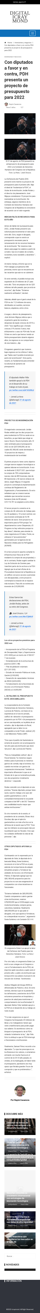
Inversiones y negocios (12, 57)
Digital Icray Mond (20, 17)
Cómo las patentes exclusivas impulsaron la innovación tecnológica (18, 1145)
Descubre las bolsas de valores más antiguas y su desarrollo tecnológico (19, 1125)
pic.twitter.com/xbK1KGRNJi (21, 390)
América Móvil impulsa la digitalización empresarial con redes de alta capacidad (20, 1219)
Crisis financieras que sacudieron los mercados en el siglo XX (20, 1239)
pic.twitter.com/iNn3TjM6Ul (21, 617)
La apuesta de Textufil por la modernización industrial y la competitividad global (20, 1157)
